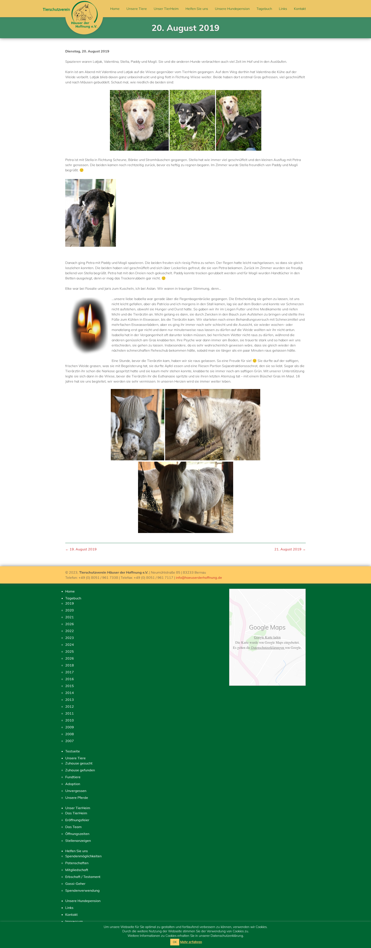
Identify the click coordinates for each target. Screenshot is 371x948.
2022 (69, 631)
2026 (69, 624)
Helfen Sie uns (197, 8)
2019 (69, 603)
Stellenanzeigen (78, 840)
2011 (69, 713)
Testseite (72, 751)
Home (115, 8)
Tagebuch (264, 8)
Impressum (74, 921)
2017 (69, 672)
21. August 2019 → (290, 549)
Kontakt (300, 8)
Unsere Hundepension (232, 8)
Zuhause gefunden (80, 770)
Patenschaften (76, 863)
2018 (69, 665)
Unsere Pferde (76, 797)
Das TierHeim (76, 813)
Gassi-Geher (75, 883)
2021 (69, 617)
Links (283, 8)
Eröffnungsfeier (77, 820)
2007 (69, 741)
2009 (69, 727)
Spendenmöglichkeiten (83, 856)
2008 (69, 734)
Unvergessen (75, 791)
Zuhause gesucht (79, 763)
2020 (69, 610)
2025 (69, 651)
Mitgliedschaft (76, 870)
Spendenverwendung (82, 890)
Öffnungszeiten (77, 834)
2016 (69, 679)
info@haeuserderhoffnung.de (199, 577)
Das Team (73, 827)
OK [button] (175, 942)
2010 (69, 720)
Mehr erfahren (191, 942)
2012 (69, 706)
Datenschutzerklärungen (267, 647)
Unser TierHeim (166, 8)
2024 (69, 644)
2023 (69, 638)
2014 (69, 693)
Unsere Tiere (136, 8)
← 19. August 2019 (81, 549)
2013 (69, 699)
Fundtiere (73, 777)
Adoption (72, 784)
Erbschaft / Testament (82, 876)
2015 (69, 686)
